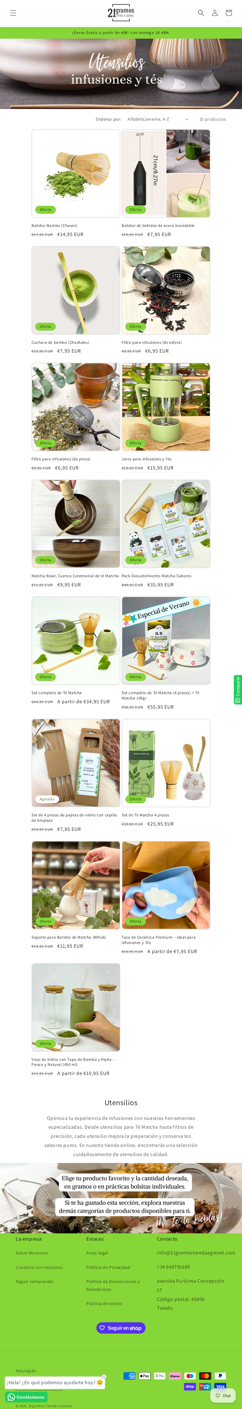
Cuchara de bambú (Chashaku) (60, 342)
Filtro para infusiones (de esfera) (152, 342)
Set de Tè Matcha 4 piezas (145, 815)
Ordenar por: (108, 119)
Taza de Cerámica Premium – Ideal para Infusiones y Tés (159, 940)
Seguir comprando (35, 1281)
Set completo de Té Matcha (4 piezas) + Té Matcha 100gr (160, 695)
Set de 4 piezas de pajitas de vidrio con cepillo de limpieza (74, 818)
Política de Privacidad (108, 1267)
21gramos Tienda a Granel (50, 1406)
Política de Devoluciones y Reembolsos (113, 1285)
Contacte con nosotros (39, 1267)
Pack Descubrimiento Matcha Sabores (156, 575)
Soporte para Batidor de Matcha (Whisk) (69, 937)
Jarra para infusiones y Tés (146, 459)
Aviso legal (97, 1253)
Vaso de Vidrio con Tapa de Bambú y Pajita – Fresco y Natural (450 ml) (73, 1062)
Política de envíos (104, 1303)
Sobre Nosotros (32, 1253)
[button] (13, 13)
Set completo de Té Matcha (57, 692)
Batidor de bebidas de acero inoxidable (158, 225)
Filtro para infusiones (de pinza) (61, 459)
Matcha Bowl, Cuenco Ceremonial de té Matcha (75, 575)
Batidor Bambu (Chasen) (55, 225)
